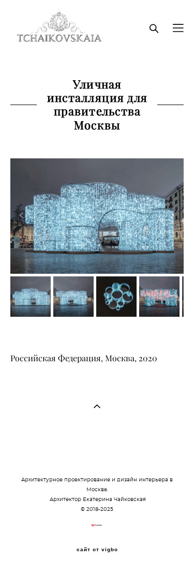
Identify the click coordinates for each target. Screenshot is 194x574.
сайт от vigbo (97, 549)
